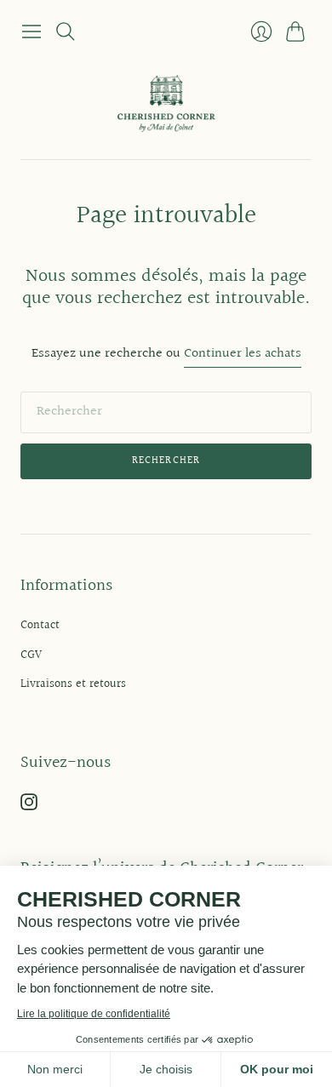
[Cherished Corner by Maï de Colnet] (166, 103)
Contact (40, 625)
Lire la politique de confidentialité (93, 1014)
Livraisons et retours (73, 684)
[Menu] (31, 31)
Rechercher (166, 461)
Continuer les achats (242, 354)
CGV (31, 655)
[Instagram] (28, 806)
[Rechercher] (65, 31)
